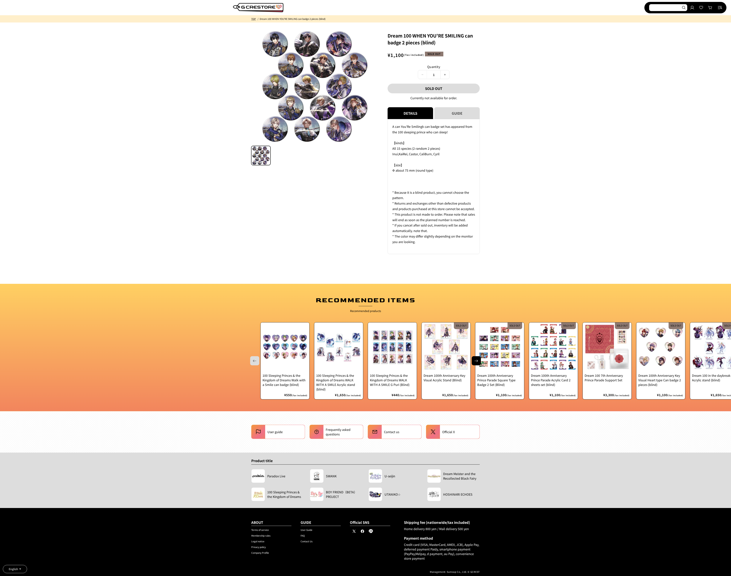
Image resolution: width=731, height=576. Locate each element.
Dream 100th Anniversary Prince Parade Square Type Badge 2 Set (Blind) (496, 380)
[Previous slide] (254, 360)
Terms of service (260, 529)
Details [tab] (410, 113)
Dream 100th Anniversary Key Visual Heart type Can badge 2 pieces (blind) (659, 380)
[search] (683, 7)
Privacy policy (258, 547)
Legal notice (257, 541)
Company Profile (260, 552)
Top (253, 18)
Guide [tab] (457, 113)
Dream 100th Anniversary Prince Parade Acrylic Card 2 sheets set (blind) (551, 380)
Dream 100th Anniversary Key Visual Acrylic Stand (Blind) (444, 377)
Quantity (433, 66)
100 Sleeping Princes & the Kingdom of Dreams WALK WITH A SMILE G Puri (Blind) (389, 380)
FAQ (303, 535)
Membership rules (261, 535)
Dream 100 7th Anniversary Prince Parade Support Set (604, 377)
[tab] (261, 155)
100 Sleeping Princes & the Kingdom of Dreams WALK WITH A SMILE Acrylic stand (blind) (335, 382)
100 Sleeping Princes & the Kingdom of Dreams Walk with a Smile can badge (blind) (284, 380)
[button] (720, 7)
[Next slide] (476, 360)
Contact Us (307, 541)
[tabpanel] (434, 186)
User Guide (306, 529)
